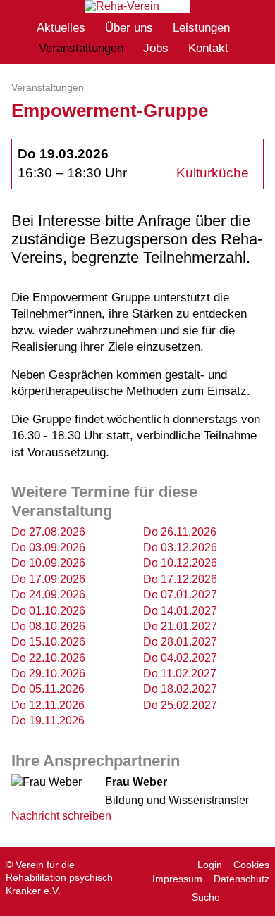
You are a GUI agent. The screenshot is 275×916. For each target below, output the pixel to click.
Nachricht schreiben (61, 816)
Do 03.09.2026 (48, 547)
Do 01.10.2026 (48, 611)
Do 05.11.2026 (48, 689)
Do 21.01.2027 (180, 626)
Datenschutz (241, 878)
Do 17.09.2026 (48, 579)
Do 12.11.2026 (48, 705)
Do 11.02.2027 (179, 673)
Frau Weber (136, 782)
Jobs (156, 48)
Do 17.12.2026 (180, 579)
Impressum (177, 878)
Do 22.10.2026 (48, 658)
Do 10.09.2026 (48, 563)
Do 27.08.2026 (48, 532)
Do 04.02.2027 (180, 658)
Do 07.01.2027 (180, 595)
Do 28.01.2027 (180, 642)
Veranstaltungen (81, 48)
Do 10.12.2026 (180, 563)
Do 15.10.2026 (48, 642)
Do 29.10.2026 (48, 673)
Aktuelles (61, 27)
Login (209, 864)
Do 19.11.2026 (48, 721)
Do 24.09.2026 (48, 595)
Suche (206, 897)
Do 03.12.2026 (180, 547)
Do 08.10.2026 (48, 626)
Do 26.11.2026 (179, 532)
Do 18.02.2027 (180, 689)
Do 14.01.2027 (180, 611)
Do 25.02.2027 (180, 705)
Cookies (251, 864)
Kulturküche (212, 172)
